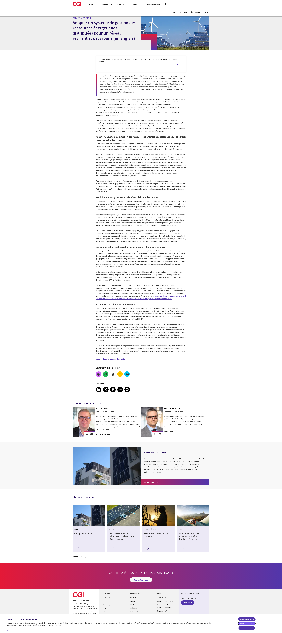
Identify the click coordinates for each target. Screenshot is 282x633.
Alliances (106, 601)
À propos (106, 598)
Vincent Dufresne (153, 81)
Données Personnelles (165, 601)
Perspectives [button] (122, 4)
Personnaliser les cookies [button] (247, 623)
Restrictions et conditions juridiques (164, 606)
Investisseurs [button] (153, 4)
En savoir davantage (159, 482)
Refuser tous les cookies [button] (246, 628)
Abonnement (187, 603)
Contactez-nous (179, 12)
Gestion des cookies (14, 631)
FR (205, 12)
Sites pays (107, 605)
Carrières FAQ (162, 611)
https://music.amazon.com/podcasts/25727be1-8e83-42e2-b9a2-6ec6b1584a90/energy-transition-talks (113, 374)
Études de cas (135, 605)
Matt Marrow (139, 81)
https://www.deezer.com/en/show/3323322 (127, 374)
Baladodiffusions (136, 612)
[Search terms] (166, 4)
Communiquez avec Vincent (160, 434)
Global (197, 12)
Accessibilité (161, 598)
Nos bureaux (108, 612)
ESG (104, 608)
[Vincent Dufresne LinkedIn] (155, 434)
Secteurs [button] (106, 4)
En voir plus (77, 556)
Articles (133, 598)
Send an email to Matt (92, 434)
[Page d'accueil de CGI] (77, 4)
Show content (175, 65)
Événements (135, 608)
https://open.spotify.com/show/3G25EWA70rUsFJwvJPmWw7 (106, 374)
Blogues (133, 601)
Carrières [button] (137, 4)
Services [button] (93, 4)
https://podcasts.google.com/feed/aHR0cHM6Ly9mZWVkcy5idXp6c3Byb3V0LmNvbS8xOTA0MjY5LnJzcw (120, 374)
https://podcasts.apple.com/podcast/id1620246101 (98, 374)
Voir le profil (101, 434)
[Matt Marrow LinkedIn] (87, 434)
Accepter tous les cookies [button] (247, 619)
